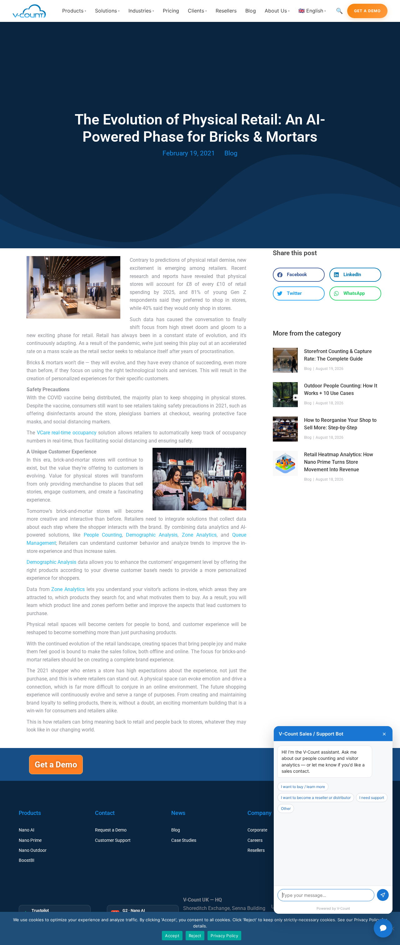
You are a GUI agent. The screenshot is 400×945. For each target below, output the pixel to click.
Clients (197, 11)
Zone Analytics (199, 535)
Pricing (171, 11)
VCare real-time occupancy (67, 433)
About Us (277, 11)
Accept (172, 935)
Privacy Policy (224, 935)
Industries (141, 11)
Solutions (107, 11)
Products (74, 11)
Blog (250, 11)
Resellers (226, 11)
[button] (299, 275)
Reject (195, 935)
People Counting (103, 535)
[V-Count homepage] (32, 11)
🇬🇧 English (312, 11)
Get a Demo (367, 10)
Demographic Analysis (152, 535)
